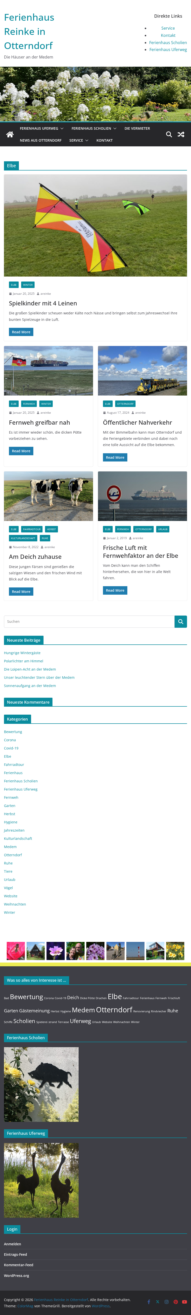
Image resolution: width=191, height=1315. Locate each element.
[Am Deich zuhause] (48, 496)
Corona (10, 740)
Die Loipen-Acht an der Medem (30, 669)
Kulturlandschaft (23, 538)
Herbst (51, 529)
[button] (61, 128)
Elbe (14, 284)
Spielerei (42, 1022)
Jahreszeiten (14, 830)
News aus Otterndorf (40, 140)
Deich (73, 997)
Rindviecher (158, 1011)
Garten (9, 805)
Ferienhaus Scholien (168, 42)
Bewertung (13, 731)
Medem (10, 846)
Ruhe (45, 538)
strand (52, 1022)
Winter (28, 284)
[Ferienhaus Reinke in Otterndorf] (95, 70)
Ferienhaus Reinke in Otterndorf (29, 31)
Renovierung (141, 1011)
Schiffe (8, 1022)
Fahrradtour (32, 529)
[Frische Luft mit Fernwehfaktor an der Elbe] (142, 496)
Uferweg (80, 1021)
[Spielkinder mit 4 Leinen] (95, 225)
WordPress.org (16, 1275)
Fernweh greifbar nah (39, 422)
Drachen (101, 998)
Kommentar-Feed (18, 1264)
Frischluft (174, 998)
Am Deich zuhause (35, 556)
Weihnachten (15, 904)
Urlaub (162, 529)
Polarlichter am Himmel (23, 661)
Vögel (8, 887)
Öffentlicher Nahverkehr (137, 422)
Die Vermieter (137, 128)
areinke (46, 293)
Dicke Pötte (87, 998)
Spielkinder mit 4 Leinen (43, 303)
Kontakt (168, 35)
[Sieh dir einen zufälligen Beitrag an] (181, 134)
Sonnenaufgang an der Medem (30, 685)
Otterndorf (125, 403)
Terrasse (63, 1022)
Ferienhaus (13, 772)
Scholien (24, 1021)
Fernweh (29, 403)
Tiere (8, 871)
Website (10, 896)
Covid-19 (11, 748)
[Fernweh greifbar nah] (48, 371)
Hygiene (10, 822)
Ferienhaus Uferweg (168, 49)
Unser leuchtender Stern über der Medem (39, 677)
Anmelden (12, 1244)
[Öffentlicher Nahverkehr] (142, 371)
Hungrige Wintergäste (22, 652)
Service (168, 28)
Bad (6, 998)
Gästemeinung (34, 1011)
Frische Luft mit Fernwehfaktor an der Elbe (140, 551)
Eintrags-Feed (15, 1254)
